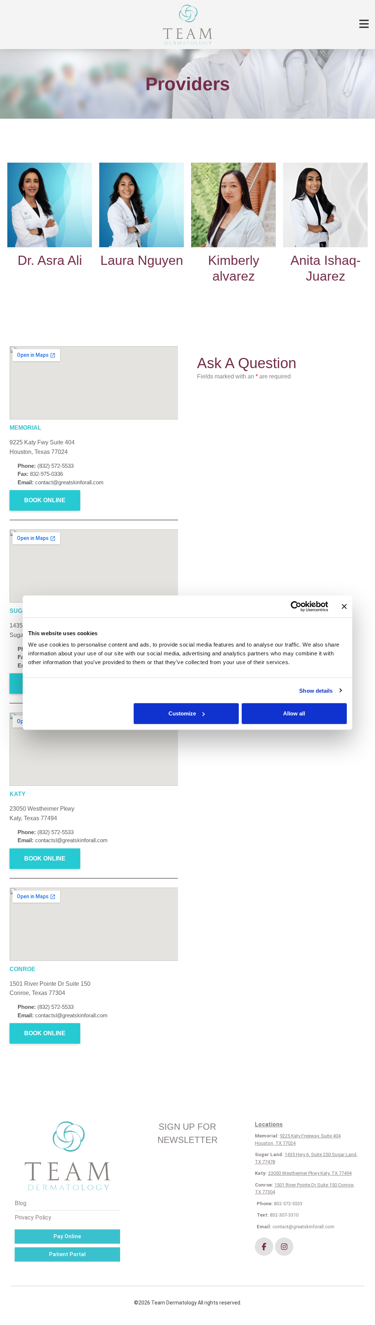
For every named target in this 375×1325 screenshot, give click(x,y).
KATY (18, 794)
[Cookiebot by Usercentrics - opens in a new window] (296, 606)
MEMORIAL (25, 428)
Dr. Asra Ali (50, 260)
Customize (182, 713)
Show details (316, 690)
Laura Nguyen (141, 260)
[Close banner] (344, 606)
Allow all (294, 713)
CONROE (23, 969)
